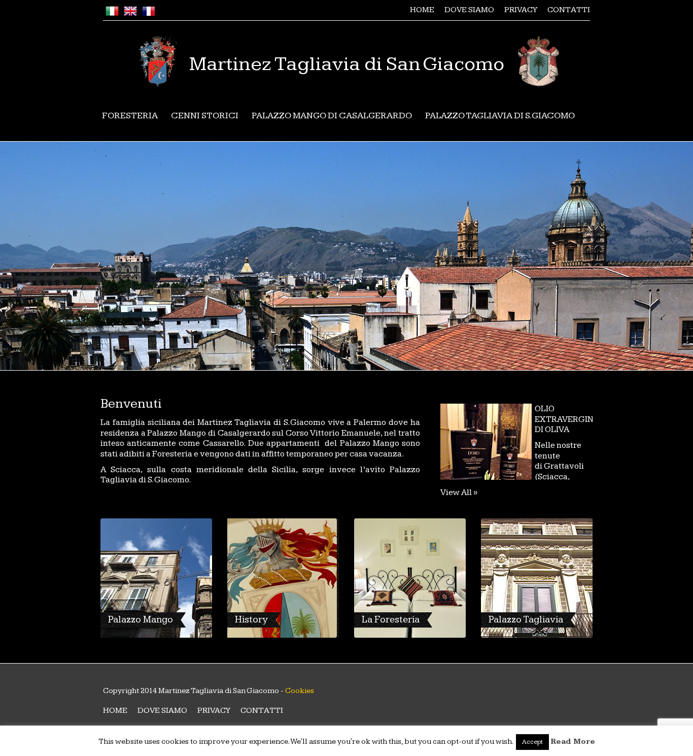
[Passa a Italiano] (112, 14)
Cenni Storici (204, 115)
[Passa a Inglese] (130, 14)
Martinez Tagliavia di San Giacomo (346, 64)
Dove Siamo (469, 10)
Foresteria (130, 115)
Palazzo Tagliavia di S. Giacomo (500, 115)
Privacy (520, 10)
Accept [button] (532, 742)
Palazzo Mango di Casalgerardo (332, 115)
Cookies (299, 690)
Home (422, 10)
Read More (572, 741)
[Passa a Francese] (148, 14)
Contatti (568, 10)
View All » (458, 492)
